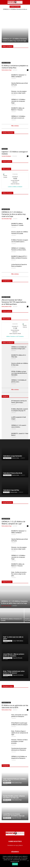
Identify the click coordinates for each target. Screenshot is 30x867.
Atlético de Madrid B (8, 342)
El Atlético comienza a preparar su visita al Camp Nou (15, 67)
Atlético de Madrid (7, 46)
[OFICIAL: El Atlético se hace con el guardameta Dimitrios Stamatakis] (6, 374)
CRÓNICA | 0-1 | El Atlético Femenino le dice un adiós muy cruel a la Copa (14, 214)
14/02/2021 (15, 324)
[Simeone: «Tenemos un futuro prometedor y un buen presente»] (6, 742)
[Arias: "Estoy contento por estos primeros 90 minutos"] (15, 669)
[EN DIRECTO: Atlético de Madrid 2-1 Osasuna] (6, 110)
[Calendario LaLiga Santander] (15, 451)
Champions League (8, 640)
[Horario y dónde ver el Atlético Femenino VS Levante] (6, 234)
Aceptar (15, 864)
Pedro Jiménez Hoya (7, 70)
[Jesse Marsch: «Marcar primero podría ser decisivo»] (15, 652)
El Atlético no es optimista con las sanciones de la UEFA (15, 706)
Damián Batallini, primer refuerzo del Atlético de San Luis (14, 797)
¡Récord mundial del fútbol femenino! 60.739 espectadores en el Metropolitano (14, 302)
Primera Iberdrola (7, 475)
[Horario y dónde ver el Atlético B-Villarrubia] (6, 365)
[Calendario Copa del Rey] (15, 486)
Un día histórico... (7, 281)
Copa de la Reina (5, 209)
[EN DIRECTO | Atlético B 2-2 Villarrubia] (6, 357)
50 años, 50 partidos (8, 132)
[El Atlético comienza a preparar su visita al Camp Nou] (15, 56)
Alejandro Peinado (17, 658)
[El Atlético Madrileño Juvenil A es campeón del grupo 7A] (6, 411)
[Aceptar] (28, 860)
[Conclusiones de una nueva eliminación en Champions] (6, 750)
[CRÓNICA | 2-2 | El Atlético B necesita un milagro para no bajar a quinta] (6, 349)
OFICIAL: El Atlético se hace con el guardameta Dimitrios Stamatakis (19, 373)
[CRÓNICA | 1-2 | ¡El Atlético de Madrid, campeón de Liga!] (15, 512)
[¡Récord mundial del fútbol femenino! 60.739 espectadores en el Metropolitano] (15, 291)
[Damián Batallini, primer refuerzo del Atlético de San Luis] (15, 794)
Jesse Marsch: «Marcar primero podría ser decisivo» (13, 655)
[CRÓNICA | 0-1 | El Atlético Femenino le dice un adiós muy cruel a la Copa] (15, 28)
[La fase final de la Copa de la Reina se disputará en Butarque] (6, 267)
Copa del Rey (6, 492)
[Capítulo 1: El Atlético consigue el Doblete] (15, 143)
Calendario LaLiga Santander (12, 456)
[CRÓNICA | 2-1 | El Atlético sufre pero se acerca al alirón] (6, 118)
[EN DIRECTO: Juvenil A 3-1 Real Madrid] (6, 436)
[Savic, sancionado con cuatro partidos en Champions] (6, 717)
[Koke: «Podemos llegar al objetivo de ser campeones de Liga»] (6, 733)
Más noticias (15, 125)
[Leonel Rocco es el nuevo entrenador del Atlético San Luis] (15, 811)
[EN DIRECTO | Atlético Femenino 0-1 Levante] (6, 226)
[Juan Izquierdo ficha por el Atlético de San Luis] (15, 777)
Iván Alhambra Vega (7, 218)
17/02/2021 (15, 174)
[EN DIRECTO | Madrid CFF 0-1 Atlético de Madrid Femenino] (6, 258)
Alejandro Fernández (18, 675)
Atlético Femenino (7, 193)
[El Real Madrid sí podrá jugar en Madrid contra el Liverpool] (6, 725)
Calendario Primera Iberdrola (12, 473)
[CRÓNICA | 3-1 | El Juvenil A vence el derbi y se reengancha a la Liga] (6, 427)
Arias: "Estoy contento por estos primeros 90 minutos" (13, 672)
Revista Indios (15, 458)
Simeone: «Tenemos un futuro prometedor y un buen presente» (19, 741)
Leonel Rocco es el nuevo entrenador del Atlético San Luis (13, 815)
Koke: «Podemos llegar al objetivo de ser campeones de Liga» (19, 732)
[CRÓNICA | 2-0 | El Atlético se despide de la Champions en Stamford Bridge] (6, 759)
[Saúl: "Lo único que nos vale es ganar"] (15, 635)
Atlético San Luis (7, 782)
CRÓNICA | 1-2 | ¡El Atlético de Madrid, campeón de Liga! (13, 523)
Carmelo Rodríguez (6, 156)
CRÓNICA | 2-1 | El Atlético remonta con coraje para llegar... (18, 101)
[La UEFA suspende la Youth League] (6, 419)
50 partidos (4, 148)
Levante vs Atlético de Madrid (15, 186)
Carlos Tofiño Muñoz (18, 640)
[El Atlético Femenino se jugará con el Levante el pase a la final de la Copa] (6, 242)
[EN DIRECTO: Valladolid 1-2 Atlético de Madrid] (6, 77)
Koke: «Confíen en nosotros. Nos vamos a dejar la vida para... (19, 574)
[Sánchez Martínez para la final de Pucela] (6, 85)
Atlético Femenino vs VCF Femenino (15, 336)
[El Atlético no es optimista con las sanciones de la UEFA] (15, 696)
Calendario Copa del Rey (11, 490)
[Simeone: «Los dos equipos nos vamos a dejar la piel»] (6, 93)
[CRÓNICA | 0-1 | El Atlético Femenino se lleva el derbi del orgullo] (6, 250)
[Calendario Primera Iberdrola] (15, 469)
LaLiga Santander (7, 458)
